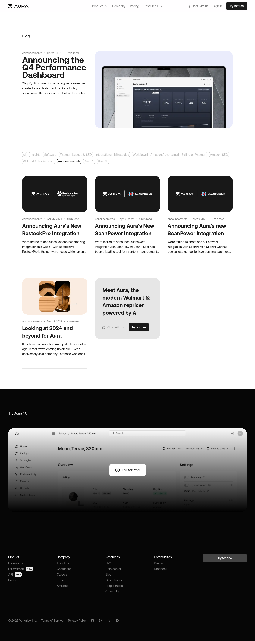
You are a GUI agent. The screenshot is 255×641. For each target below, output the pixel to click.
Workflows (140, 154)
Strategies (122, 154)
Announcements (69, 161)
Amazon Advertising (164, 154)
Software (50, 154)
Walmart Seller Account (38, 161)
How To (103, 161)
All (24, 154)
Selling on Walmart (193, 154)
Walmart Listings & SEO (76, 154)
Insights (35, 154)
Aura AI (89, 161)
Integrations (104, 154)
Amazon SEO (219, 154)
